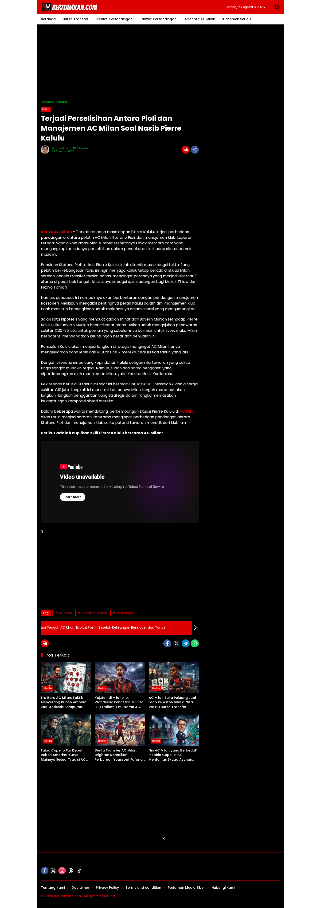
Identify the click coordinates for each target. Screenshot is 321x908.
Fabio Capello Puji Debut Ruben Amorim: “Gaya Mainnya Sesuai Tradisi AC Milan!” (63, 755)
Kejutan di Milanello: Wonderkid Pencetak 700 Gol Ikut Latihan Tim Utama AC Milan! (120, 702)
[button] (277, 7)
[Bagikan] (195, 150)
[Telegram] (186, 643)
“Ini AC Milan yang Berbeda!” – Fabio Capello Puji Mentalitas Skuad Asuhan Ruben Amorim (173, 755)
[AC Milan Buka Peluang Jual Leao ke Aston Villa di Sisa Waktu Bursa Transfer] (174, 677)
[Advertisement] (160, 62)
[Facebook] (167, 643)
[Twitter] (176, 643)
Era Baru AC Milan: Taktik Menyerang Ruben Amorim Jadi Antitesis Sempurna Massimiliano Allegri (63, 702)
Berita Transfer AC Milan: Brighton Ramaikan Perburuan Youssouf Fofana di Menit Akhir (119, 755)
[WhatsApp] (195, 643)
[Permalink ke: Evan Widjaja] (46, 149)
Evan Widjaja (60, 148)
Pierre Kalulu (125, 613)
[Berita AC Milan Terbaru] (70, 6)
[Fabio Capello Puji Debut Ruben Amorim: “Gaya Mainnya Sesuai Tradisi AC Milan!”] (66, 730)
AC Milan (188, 411)
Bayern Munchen (94, 613)
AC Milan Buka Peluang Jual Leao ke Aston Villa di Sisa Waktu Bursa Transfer (172, 702)
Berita (46, 109)
